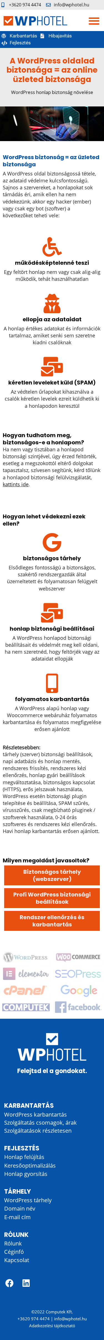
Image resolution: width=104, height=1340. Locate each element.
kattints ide (16, 484)
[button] (94, 20)
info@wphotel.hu (70, 1318)
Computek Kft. (59, 1311)
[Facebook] (9, 1283)
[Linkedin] (26, 1283)
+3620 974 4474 (33, 1318)
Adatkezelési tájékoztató (52, 1325)
